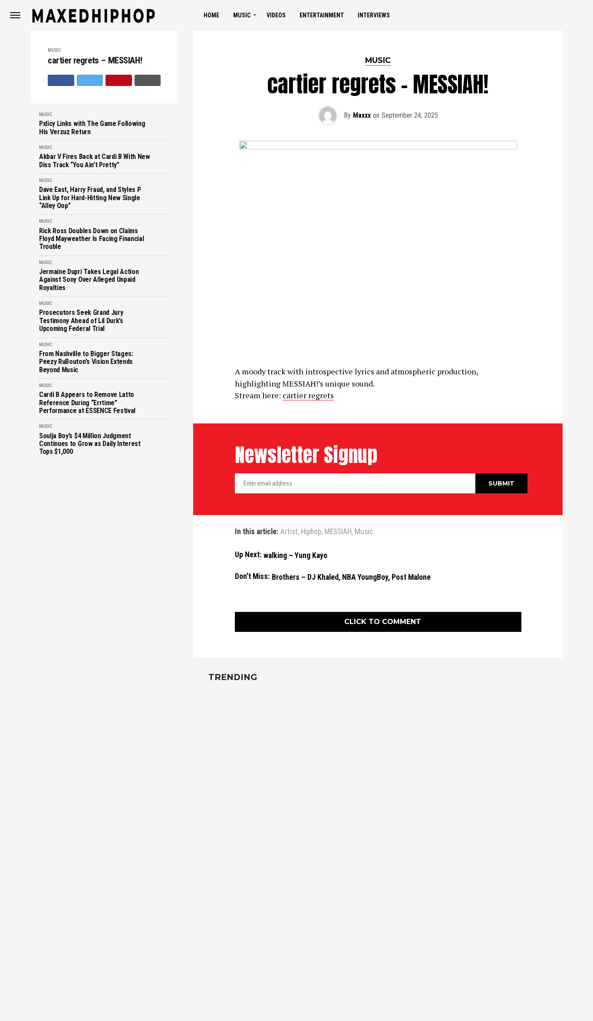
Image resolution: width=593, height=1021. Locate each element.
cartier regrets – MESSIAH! (95, 61)
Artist (289, 532)
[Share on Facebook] (61, 80)
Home (211, 15)
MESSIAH (338, 532)
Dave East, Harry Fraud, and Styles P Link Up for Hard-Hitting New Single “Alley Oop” (90, 198)
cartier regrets (308, 395)
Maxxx (362, 115)
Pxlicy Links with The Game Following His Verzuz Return (92, 127)
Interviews (374, 15)
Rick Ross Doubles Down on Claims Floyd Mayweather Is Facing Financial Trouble (91, 239)
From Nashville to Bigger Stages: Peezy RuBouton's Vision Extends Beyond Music (86, 362)
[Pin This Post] (118, 80)
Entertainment (322, 15)
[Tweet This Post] (90, 80)
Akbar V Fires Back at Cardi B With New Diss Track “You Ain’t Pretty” (94, 161)
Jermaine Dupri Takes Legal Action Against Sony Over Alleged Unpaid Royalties (88, 280)
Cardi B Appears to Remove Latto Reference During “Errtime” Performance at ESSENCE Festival (87, 403)
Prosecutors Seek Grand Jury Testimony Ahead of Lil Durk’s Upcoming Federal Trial (81, 321)
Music (241, 15)
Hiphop (311, 532)
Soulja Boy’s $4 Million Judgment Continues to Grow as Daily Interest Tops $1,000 (90, 444)
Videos (276, 15)
